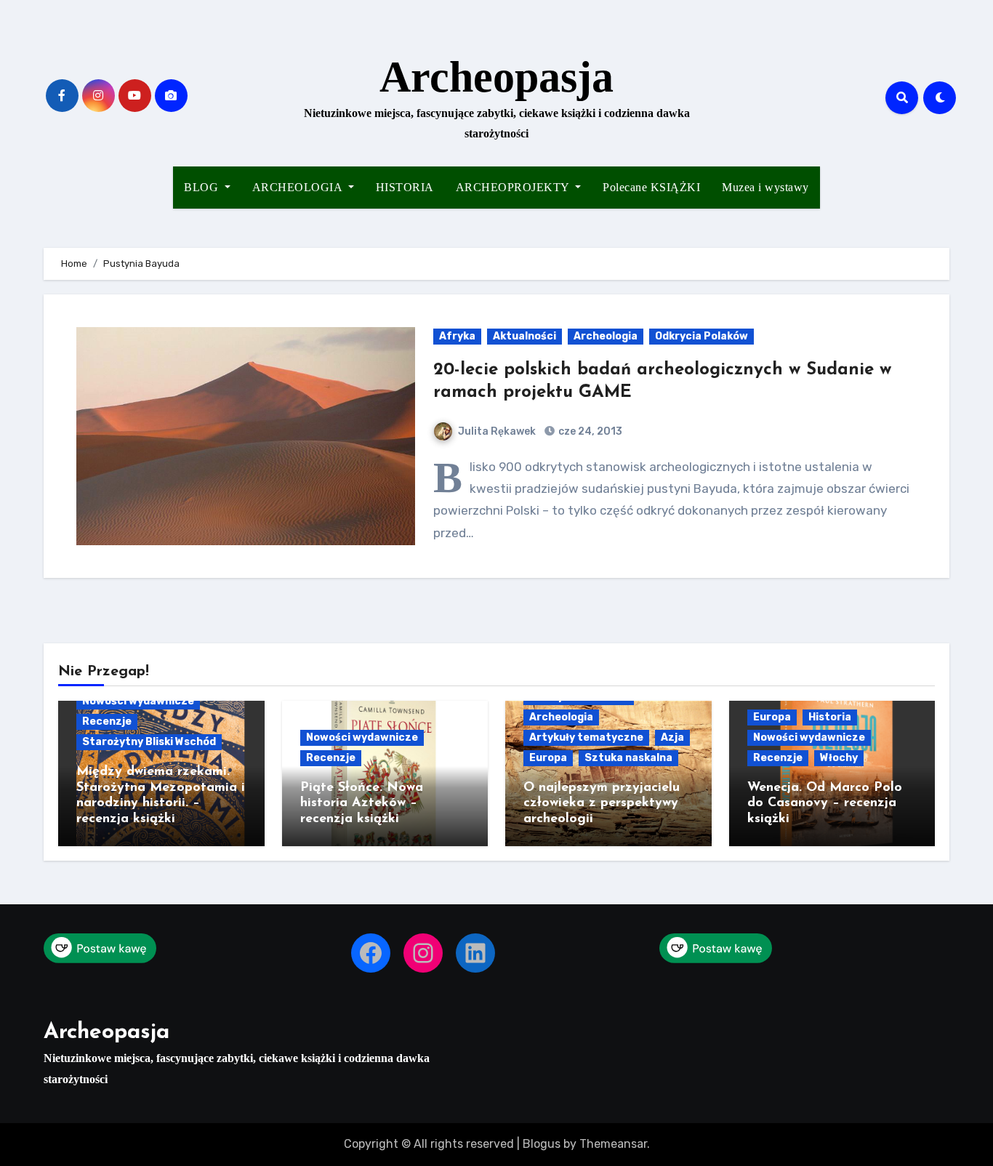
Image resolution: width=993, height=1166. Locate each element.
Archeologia (606, 336)
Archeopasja (496, 77)
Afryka (457, 336)
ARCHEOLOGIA (298, 187)
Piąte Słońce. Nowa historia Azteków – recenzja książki (361, 803)
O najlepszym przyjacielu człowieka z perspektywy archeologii (601, 803)
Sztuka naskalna (628, 758)
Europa (548, 758)
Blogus (541, 1144)
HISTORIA (405, 187)
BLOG (203, 187)
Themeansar (613, 1144)
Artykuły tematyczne (586, 737)
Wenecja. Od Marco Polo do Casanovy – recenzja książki (824, 803)
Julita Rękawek (497, 431)
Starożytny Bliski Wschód (149, 742)
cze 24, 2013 (589, 431)
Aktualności (524, 336)
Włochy (839, 758)
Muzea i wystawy (765, 187)
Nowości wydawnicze (138, 701)
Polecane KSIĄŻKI (651, 187)
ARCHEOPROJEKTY (514, 187)
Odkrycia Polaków (701, 336)
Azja (672, 737)
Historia (829, 717)
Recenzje (107, 721)
